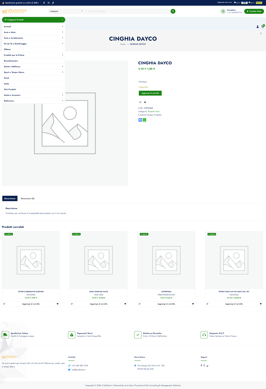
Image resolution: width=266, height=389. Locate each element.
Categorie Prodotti (15, 19)
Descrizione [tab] (9, 198)
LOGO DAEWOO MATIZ (98, 292)
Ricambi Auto (153, 111)
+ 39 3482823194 (234, 12)
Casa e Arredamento (13, 37)
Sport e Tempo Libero (14, 72)
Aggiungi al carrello (150, 93)
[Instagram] (204, 366)
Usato (6, 83)
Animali (7, 26)
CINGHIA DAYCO (138, 44)
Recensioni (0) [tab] (27, 198)
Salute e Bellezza (12, 66)
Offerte (7, 49)
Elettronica (9, 100)
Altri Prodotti (10, 89)
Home (123, 44)
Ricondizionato (11, 60)
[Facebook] (201, 366)
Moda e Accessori (12, 95)
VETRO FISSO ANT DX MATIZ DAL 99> (234, 292)
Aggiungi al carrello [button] (31, 304)
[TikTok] (207, 366)
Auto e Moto (10, 32)
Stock (6, 77)
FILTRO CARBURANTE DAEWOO (31, 292)
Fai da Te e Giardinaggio (15, 43)
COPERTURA (166, 292)
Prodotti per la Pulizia (14, 55)
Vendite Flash (255, 11)
